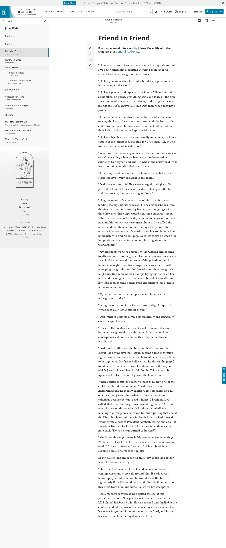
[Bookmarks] (206, 20)
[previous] (53, 277)
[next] (222, 277)
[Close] (90, 47)
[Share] (90, 65)
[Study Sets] (199, 20)
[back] (3, 20)
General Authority (127, 52)
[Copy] (90, 60)
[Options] (220, 20)
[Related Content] (213, 20)
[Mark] (90, 54)
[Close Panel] (45, 20)
